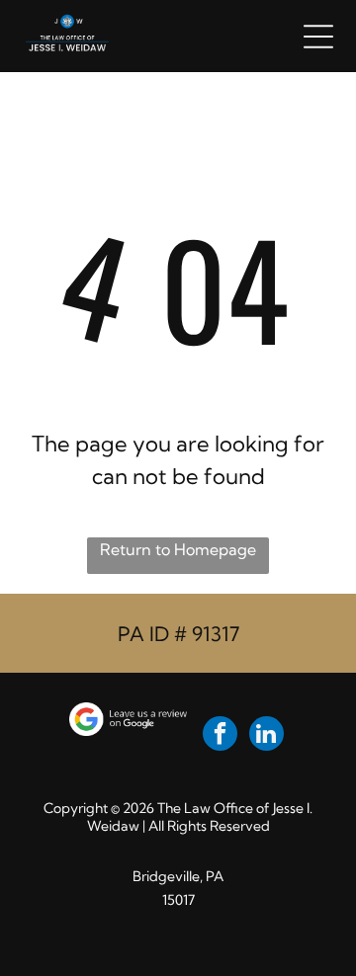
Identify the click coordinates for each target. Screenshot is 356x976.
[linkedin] (266, 736)
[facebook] (220, 736)
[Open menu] (318, 36)
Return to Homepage (178, 549)
